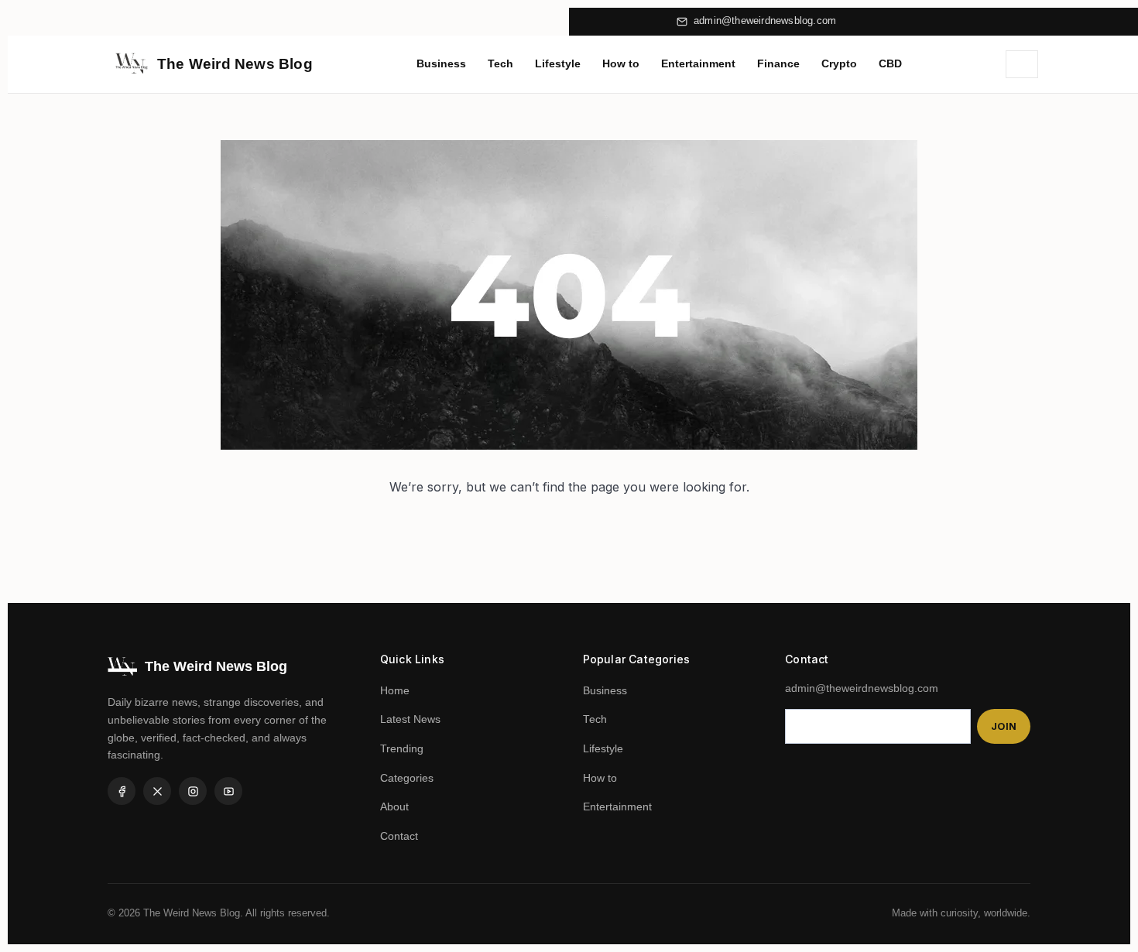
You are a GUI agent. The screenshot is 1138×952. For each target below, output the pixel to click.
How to (620, 64)
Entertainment (698, 64)
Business (441, 64)
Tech (500, 64)
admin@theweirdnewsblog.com (765, 20)
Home (395, 691)
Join (1003, 726)
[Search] (1022, 64)
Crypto (839, 64)
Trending (401, 749)
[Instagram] (193, 791)
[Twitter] (157, 791)
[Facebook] (121, 791)
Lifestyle (558, 64)
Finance (778, 64)
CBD (890, 64)
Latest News (410, 719)
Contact (399, 836)
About (394, 807)
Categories (407, 778)
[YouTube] (228, 791)
